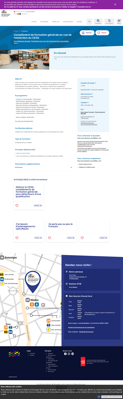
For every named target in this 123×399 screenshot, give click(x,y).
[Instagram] (69, 354)
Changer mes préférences (111, 397)
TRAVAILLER (55, 22)
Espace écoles (51, 364)
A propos (50, 353)
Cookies (32, 355)
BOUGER (79, 22)
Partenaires (51, 359)
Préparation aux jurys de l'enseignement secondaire (50, 41)
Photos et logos (52, 369)
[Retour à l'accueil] (6, 13)
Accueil (16, 31)
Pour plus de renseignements (24, 121)
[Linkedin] (72, 354)
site (85, 164)
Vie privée (32, 353)
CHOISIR (34, 22)
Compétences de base (22, 41)
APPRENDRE (44, 22)
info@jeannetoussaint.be (87, 123)
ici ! (89, 7)
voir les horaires (31, 11)
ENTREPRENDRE (68, 22)
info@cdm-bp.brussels (86, 332)
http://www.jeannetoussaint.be (89, 124)
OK (99, 397)
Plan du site (51, 371)
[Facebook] (65, 354)
